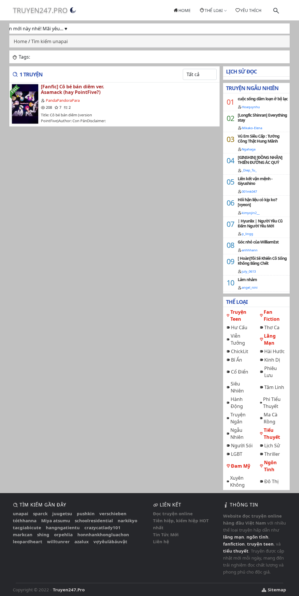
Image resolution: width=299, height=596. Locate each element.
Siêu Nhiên (237, 387)
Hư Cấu (239, 327)
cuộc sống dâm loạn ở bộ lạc (263, 98)
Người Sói (242, 445)
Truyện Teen (238, 315)
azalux (81, 541)
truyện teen (260, 544)
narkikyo (127, 520)
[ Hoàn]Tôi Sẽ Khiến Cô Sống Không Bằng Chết (262, 260)
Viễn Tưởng (238, 339)
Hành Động (237, 402)
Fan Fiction (272, 315)
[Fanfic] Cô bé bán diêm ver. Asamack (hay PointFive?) (72, 89)
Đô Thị (271, 481)
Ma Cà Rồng (270, 418)
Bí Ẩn (236, 360)
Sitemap (276, 590)
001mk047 (249, 191)
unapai (20, 513)
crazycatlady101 (102, 527)
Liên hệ (161, 541)
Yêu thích (250, 10)
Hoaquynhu (251, 107)
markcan (22, 534)
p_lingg (247, 234)
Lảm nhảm (247, 279)
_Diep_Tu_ (249, 170)
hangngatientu (63, 527)
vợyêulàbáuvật (110, 541)
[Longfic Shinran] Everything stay (262, 117)
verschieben (112, 513)
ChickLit (239, 351)
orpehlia (63, 534)
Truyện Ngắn (238, 418)
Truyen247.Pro (40, 10)
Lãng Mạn (270, 339)
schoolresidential (94, 520)
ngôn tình (257, 537)
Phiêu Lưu (270, 371)
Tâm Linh (274, 387)
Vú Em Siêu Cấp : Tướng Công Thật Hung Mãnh (258, 138)
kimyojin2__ (251, 213)
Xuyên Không (237, 481)
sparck (40, 513)
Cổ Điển (239, 372)
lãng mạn (233, 537)
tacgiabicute (27, 527)
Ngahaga (248, 149)
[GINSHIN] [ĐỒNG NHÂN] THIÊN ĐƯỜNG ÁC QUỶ (260, 160)
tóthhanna (24, 520)
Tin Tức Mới (166, 534)
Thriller (272, 454)
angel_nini (250, 287)
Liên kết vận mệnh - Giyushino (255, 181)
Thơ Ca (271, 327)
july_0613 (249, 271)
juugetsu (62, 513)
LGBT (236, 454)
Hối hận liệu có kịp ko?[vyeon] (257, 202)
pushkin (86, 513)
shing (43, 534)
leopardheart (27, 541)
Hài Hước (274, 351)
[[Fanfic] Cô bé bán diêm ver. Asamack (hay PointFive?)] (25, 103)
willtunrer (58, 541)
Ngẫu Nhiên (237, 433)
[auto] (73, 10)
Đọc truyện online (173, 513)
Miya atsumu (55, 520)
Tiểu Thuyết (272, 433)
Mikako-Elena (252, 128)
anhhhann (250, 250)
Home (184, 10)
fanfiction (234, 544)
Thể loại (214, 10)
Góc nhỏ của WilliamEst (258, 242)
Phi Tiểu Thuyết (272, 402)
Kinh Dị (272, 360)
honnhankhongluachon (103, 534)
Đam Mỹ (240, 466)
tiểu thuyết (235, 551)
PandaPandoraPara (63, 100)
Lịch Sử (272, 445)
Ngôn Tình (270, 466)
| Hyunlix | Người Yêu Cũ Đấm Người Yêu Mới (260, 223)
